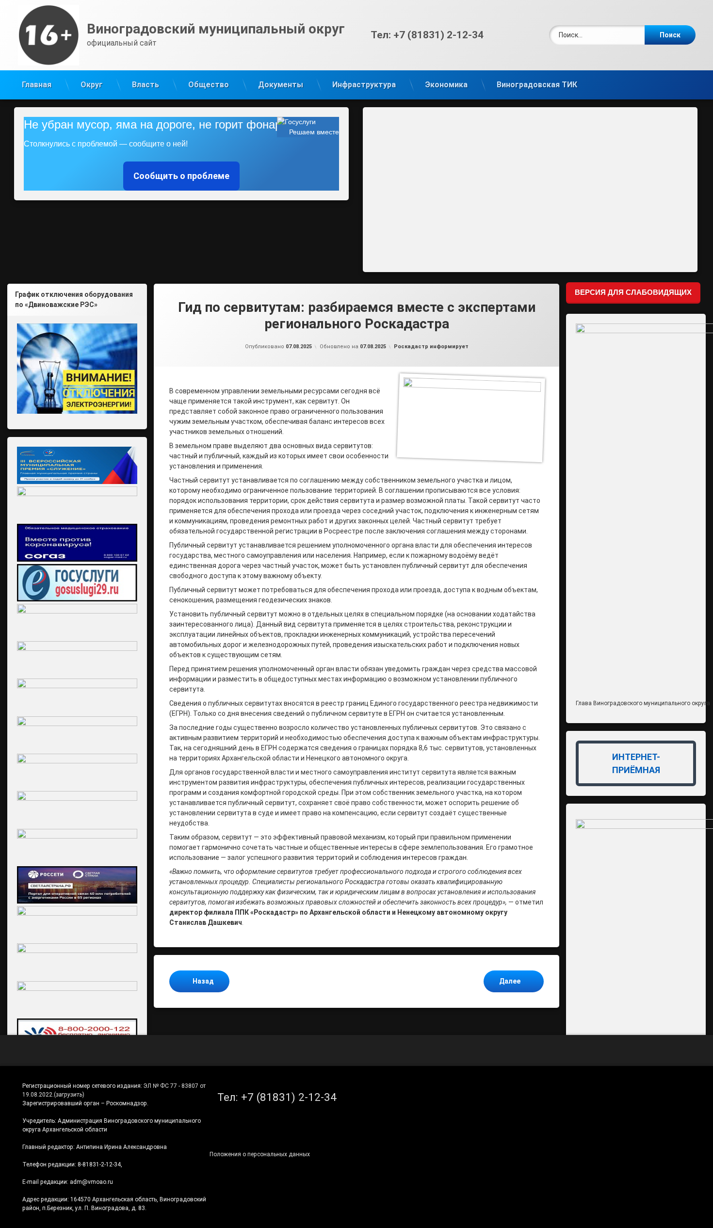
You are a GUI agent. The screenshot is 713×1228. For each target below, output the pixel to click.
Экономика (446, 84)
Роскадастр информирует (431, 346)
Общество (208, 84)
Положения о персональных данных (260, 1154)
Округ (92, 84)
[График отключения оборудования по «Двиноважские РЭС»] (77, 368)
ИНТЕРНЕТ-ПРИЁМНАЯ (636, 763)
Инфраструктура (364, 84)
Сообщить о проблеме (181, 176)
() (69, 1094)
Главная (36, 84)
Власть (145, 84)
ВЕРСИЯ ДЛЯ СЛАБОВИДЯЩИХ (633, 292)
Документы (280, 84)
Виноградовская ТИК (537, 84)
